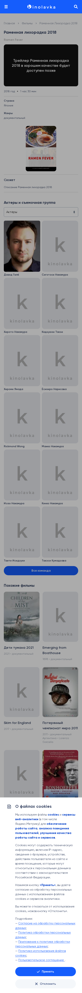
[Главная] (41, 7)
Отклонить (48, 984)
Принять (48, 971)
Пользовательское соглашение (41, 960)
